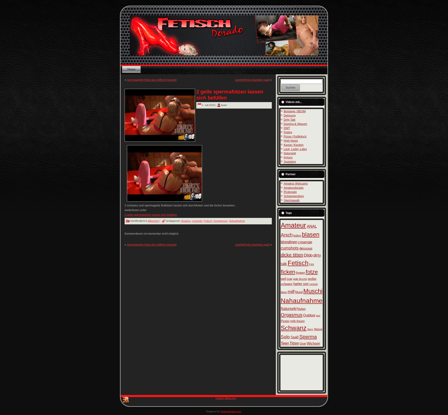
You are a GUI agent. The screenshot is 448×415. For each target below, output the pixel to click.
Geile (289, 279)
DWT (287, 128)
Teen (285, 343)
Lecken (313, 284)
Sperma (308, 336)
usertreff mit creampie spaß (252, 80)
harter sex (301, 284)
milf (291, 291)
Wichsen (313, 343)
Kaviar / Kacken (294, 145)
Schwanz (294, 328)
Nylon (301, 309)
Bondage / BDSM (295, 111)
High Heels (291, 140)
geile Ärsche (300, 279)
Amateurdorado (294, 187)
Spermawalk (292, 200)
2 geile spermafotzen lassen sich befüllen (151, 214)
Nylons (288, 157)
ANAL (312, 226)
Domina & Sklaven (295, 124)
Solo (285, 336)
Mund (299, 292)
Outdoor (309, 315)
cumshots (290, 248)
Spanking (290, 161)
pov (318, 315)
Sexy (310, 329)
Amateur (185, 221)
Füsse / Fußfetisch (295, 136)
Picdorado (290, 192)
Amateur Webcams (296, 183)
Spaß (294, 337)
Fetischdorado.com (230, 411)
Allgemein (153, 221)
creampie (197, 221)
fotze (312, 272)
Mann (284, 292)
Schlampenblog (294, 196)
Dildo (308, 255)
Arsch (287, 234)
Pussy (285, 321)
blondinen (289, 242)
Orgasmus (291, 314)
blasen (310, 234)
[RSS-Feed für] (126, 400)
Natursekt (290, 153)
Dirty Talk (289, 119)
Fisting (288, 132)
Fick (311, 264)
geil (283, 279)
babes (297, 235)
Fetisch (208, 221)
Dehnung (290, 115)
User (303, 343)
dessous (305, 248)
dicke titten (292, 254)
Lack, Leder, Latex (295, 149)
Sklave (318, 329)
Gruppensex (221, 221)
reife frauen (297, 321)
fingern (300, 272)
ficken (288, 272)
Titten (294, 343)
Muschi (312, 291)
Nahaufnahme (237, 221)
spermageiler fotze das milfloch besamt (151, 80)
